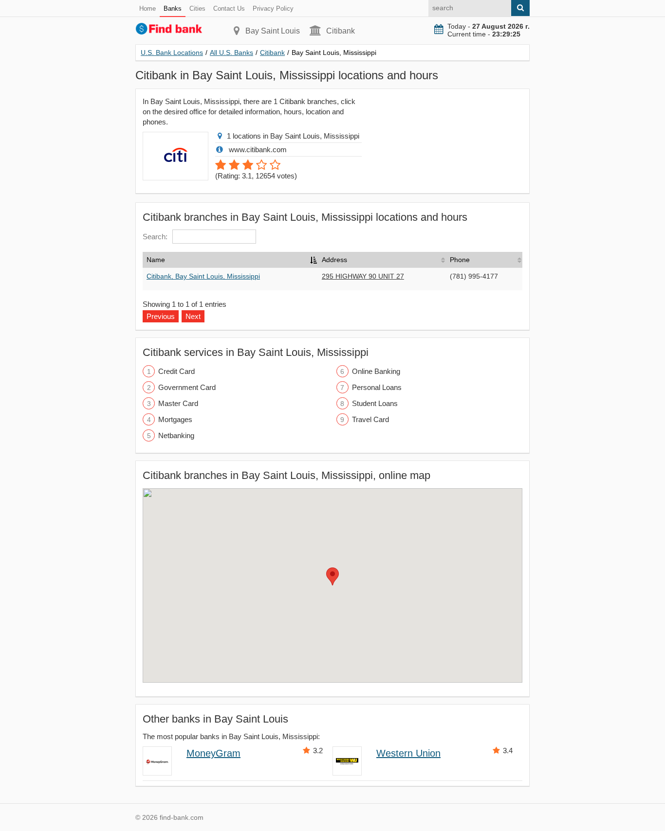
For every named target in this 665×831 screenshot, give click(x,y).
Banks (173, 8)
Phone (460, 260)
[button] (332, 576)
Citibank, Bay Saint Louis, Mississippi (203, 276)
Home (147, 8)
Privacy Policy (273, 8)
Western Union (408, 753)
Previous (161, 316)
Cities (197, 8)
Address (334, 260)
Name (156, 260)
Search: (155, 236)
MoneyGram (213, 753)
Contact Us (229, 8)
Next (193, 316)
